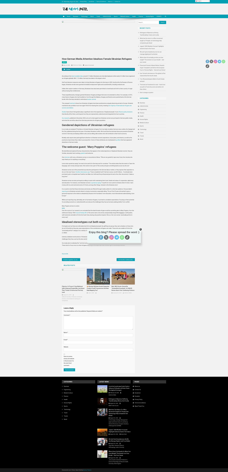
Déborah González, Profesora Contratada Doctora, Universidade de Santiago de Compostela (72, 298)
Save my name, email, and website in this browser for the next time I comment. (69, 361)
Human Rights (150, 16)
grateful (83, 153)
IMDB (63, 208)
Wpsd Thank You (139, 406)
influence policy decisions (125, 112)
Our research (65, 118)
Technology (84, 16)
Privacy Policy (83, 1)
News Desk (124, 434)
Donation (137, 396)
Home (68, 16)
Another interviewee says (83, 172)
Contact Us (117, 1)
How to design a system (146, 92)
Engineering (143, 109)
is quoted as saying (95, 182)
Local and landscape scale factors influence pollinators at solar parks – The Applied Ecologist (119, 388)
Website (66, 347)
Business (75, 16)
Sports (116, 16)
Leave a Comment (89, 65)
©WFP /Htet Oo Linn (113, 405)
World (92, 16)
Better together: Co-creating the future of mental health (72, 259)
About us (110, 1)
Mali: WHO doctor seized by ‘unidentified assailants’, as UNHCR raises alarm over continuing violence (123, 288)
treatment (72, 103)
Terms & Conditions (101, 1)
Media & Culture (124, 16)
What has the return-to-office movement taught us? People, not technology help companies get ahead (151, 41)
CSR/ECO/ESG (107, 16)
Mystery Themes (87, 470)
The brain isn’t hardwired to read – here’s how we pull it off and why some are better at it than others (152, 87)
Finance (141, 16)
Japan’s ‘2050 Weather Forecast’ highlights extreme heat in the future (152, 47)
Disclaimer (91, 1)
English (199, 1)
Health (134, 16)
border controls (91, 99)
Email (66, 339)
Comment (67, 315)
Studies (64, 112)
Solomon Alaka (77, 65)
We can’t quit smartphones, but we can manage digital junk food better (151, 53)
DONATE (159, 16)
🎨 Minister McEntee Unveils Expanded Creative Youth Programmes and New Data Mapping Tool (98, 288)
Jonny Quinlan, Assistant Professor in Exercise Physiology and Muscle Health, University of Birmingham (118, 461)
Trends (142, 136)
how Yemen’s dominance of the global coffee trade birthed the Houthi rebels (152, 74)
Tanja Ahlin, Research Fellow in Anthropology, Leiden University (116, 446)
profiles (118, 140)
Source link (65, 253)
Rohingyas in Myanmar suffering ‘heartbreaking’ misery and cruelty (149, 34)
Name (66, 332)
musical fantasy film (81, 212)
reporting (64, 191)
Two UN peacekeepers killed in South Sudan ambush (152, 80)
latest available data (77, 76)
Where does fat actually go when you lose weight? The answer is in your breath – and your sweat (152, 60)
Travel (98, 16)
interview (67, 157)
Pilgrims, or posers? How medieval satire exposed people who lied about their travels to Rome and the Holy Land (73, 289)
